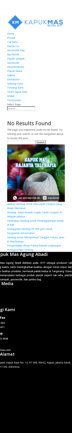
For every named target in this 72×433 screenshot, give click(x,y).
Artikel (10, 96)
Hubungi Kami (15, 83)
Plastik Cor (13, 46)
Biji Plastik (13, 54)
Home (10, 33)
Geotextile (13, 62)
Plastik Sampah (16, 58)
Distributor (13, 79)
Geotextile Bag (16, 50)
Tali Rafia (12, 42)
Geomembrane (15, 66)
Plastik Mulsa (14, 71)
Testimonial (14, 100)
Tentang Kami (15, 87)
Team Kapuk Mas (17, 91)
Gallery (11, 75)
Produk (11, 37)
